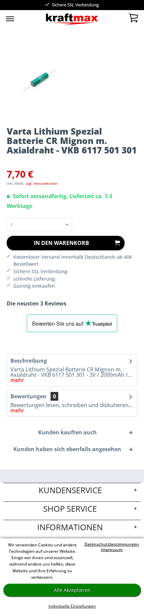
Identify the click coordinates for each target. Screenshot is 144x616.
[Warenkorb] (133, 19)
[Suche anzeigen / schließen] (55, 20)
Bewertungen (28, 396)
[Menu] (10, 18)
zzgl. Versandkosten (41, 183)
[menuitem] (10, 18)
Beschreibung (28, 360)
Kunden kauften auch (67, 432)
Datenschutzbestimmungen (111, 544)
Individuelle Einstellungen (72, 606)
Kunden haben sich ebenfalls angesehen (67, 449)
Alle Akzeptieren (72, 590)
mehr (17, 380)
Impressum (112, 549)
